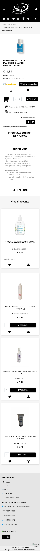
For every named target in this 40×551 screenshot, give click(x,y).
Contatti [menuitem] (6, 486)
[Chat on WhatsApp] (36, 545)
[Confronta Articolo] (11, 90)
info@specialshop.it (10, 524)
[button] (20, 46)
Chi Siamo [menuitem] (6, 482)
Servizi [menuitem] (5, 490)
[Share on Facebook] (28, 122)
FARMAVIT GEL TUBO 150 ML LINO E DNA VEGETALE (20, 437)
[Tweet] (33, 122)
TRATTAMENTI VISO (10, 24)
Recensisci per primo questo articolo (15, 127)
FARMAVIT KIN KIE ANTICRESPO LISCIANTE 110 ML (20, 373)
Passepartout (24, 547)
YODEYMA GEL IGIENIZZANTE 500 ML (20, 242)
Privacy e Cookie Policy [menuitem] (11, 497)
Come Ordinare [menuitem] (8, 493)
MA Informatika (29, 550)
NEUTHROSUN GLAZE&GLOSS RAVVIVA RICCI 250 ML (20, 308)
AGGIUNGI (32, 99)
